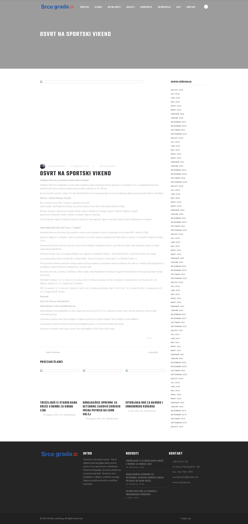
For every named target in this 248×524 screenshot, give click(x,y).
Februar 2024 (178, 210)
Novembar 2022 (179, 270)
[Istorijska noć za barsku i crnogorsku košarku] (145, 383)
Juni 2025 (175, 146)
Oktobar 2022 (178, 274)
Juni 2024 (175, 194)
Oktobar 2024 (178, 178)
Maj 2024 (175, 198)
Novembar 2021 (179, 318)
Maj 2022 (175, 294)
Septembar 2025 (179, 134)
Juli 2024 (175, 190)
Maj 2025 (175, 150)
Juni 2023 (175, 242)
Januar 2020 (177, 406)
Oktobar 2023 (178, 226)
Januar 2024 (177, 214)
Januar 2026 (177, 118)
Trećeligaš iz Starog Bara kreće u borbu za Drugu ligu (58, 406)
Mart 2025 (176, 158)
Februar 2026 (178, 114)
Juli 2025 (175, 142)
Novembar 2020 (179, 366)
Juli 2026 (175, 94)
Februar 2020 (178, 402)
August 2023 (177, 234)
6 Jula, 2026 (133, 411)
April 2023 (176, 250)
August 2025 (177, 138)
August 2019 (177, 427)
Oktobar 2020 (178, 370)
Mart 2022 (176, 302)
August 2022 (177, 282)
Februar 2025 (178, 162)
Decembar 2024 (178, 170)
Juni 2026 (175, 98)
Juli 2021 (175, 334)
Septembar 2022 (179, 278)
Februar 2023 (178, 258)
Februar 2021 (178, 354)
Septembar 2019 (179, 422)
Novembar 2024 (179, 174)
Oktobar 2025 (178, 130)
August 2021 (177, 330)
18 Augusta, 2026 (50, 415)
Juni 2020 (175, 386)
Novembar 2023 (179, 222)
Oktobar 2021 (178, 322)
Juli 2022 (175, 286)
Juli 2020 (175, 382)
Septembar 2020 (179, 374)
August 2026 (177, 90)
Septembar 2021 (179, 326)
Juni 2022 (175, 290)
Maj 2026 (175, 102)
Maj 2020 (175, 390)
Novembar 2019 (179, 414)
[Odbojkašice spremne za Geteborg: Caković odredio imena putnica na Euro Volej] (102, 383)
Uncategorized (107, 166)
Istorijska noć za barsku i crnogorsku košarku (144, 404)
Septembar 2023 (179, 230)
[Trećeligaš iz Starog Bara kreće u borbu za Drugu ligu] (59, 383)
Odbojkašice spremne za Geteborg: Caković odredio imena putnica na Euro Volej (102, 408)
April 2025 (176, 154)
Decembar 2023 (178, 218)
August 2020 (177, 378)
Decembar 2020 (178, 362)
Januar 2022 (177, 310)
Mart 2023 (176, 254)
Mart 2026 (176, 110)
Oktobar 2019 (178, 418)
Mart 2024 (176, 206)
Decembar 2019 (178, 410)
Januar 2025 (177, 166)
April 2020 (176, 394)
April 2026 (176, 106)
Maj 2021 (175, 342)
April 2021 (176, 346)
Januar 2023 (177, 262)
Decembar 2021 (178, 314)
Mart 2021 (176, 350)
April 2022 (176, 298)
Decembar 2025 (178, 122)
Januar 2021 (177, 358)
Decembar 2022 (178, 266)
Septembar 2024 (179, 182)
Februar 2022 (178, 306)
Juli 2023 (175, 238)
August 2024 (177, 186)
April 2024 (176, 202)
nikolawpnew (58, 166)
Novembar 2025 (179, 126)
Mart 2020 (176, 398)
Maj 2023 (175, 246)
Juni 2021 (175, 338)
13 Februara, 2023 (79, 166)
